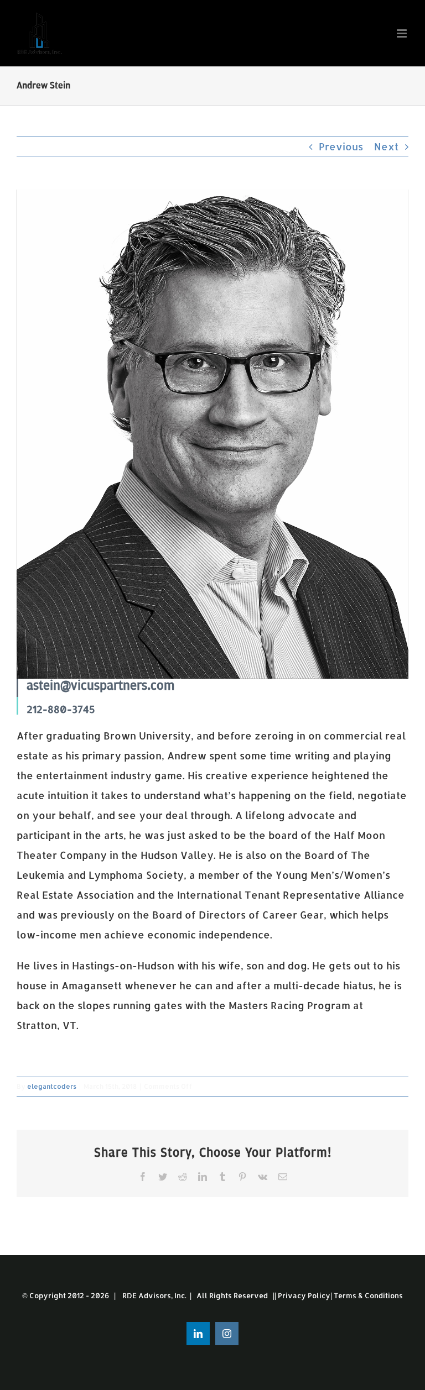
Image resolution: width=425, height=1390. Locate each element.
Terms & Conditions (368, 1295)
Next (386, 146)
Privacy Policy (304, 1295)
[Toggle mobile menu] (402, 33)
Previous (341, 146)
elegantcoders (51, 1086)
